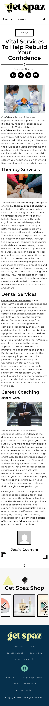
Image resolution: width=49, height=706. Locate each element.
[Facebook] (24, 668)
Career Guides (15, 653)
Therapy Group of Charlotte (29, 206)
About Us (11, 677)
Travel (32, 646)
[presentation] (3, 606)
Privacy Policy (24, 690)
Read (6, 19)
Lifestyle (24, 32)
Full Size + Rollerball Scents (24, 609)
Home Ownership (24, 659)
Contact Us (30, 684)
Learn (20, 19)
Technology (35, 653)
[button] (13, 75)
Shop (15, 684)
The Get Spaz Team (32, 677)
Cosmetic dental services (16, 300)
